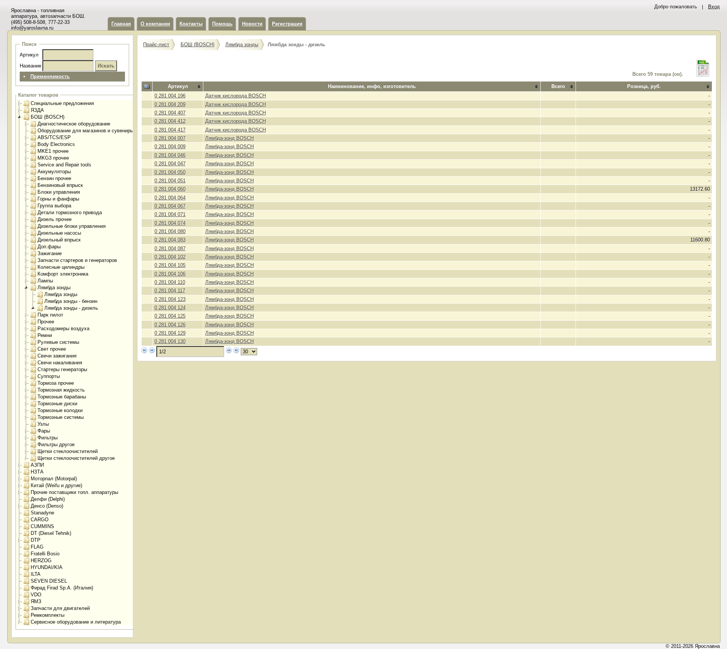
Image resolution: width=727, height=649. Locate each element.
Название (30, 66)
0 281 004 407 (170, 113)
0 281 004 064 (170, 198)
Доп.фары (49, 246)
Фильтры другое (56, 444)
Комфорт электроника (62, 274)
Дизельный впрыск (59, 240)
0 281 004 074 (170, 223)
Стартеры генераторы (62, 369)
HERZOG (41, 560)
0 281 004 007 (170, 138)
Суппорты (48, 376)
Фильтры (47, 438)
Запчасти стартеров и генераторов (77, 260)
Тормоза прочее (55, 383)
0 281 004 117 (169, 290)
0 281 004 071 (170, 214)
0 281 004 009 (170, 146)
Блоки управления (58, 192)
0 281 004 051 (170, 180)
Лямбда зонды (53, 287)
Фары (43, 431)
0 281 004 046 (170, 155)
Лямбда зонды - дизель (71, 308)
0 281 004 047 (170, 163)
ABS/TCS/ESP (54, 137)
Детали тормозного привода (69, 212)
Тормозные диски (57, 403)
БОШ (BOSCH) (47, 117)
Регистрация (287, 24)
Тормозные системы (60, 417)
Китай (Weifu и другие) (56, 485)
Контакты (191, 24)
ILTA (36, 574)
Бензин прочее (54, 178)
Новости (252, 24)
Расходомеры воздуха (63, 328)
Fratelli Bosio (45, 554)
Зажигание (49, 253)
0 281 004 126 (170, 325)
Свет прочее (51, 349)
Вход (714, 6)
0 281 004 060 (170, 189)
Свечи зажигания (56, 356)
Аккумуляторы (54, 171)
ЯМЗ (36, 601)
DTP (36, 540)
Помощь (222, 24)
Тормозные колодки (60, 410)
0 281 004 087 (170, 248)
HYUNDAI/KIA (46, 567)
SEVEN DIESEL (49, 581)
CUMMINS (42, 526)
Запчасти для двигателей (60, 608)
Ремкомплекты (47, 615)
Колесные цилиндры (60, 267)
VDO (36, 594)
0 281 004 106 (170, 274)
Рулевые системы (58, 342)
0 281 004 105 (170, 265)
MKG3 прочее (53, 158)
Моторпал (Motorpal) (54, 478)
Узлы (43, 424)
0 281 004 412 (170, 121)
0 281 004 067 (170, 206)
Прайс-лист (156, 44)
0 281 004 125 (170, 316)
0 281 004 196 (170, 96)
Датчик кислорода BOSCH (235, 96)
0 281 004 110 (169, 282)
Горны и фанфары (58, 199)
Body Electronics (56, 144)
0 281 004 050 (170, 172)
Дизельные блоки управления (71, 226)
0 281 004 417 (170, 130)
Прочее (45, 321)
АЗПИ (37, 465)
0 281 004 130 (170, 341)
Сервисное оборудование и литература (76, 622)
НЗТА (37, 472)
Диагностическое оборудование (73, 124)
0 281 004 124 (170, 307)
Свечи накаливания (59, 362)
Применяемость (50, 76)
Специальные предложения (62, 103)
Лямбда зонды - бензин (70, 301)
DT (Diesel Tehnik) (51, 533)
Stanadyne (42, 513)
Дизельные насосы (59, 233)
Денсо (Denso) (47, 506)
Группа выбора (54, 205)
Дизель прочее (54, 219)
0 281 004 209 (170, 104)
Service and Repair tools (64, 165)
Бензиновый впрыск (60, 185)
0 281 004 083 (170, 240)
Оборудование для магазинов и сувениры (85, 130)
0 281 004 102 (170, 257)
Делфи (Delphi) (48, 499)
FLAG (37, 547)
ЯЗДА (37, 110)
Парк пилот (50, 315)
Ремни (44, 335)
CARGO (39, 519)
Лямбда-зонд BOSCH (229, 138)
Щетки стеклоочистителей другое (76, 458)
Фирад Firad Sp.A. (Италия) (62, 588)
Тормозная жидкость (61, 390)
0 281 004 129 (170, 333)
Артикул (29, 55)
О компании (155, 24)
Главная (121, 24)
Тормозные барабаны (61, 397)
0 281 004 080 (170, 231)
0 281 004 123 (170, 299)
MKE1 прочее (53, 151)
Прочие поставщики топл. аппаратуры (74, 492)
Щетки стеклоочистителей (67, 451)
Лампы (45, 281)
